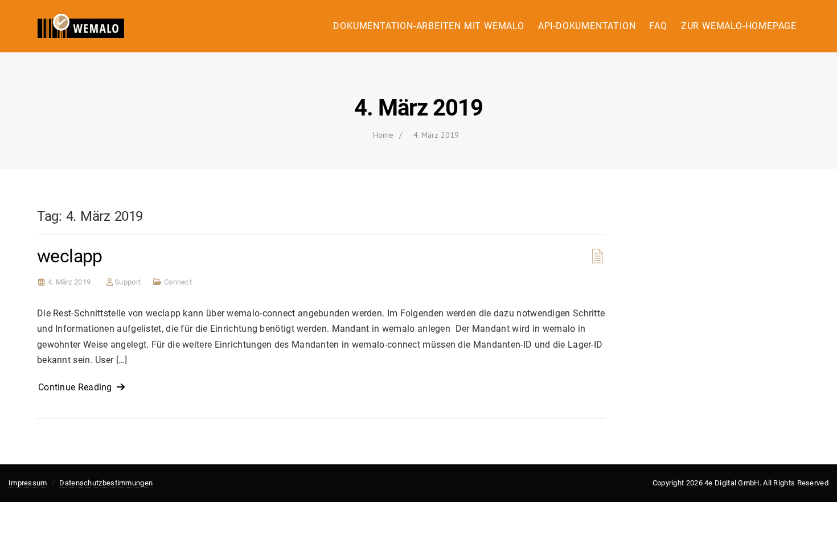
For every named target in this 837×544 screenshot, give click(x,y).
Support (127, 282)
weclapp (69, 256)
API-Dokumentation (587, 25)
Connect (178, 282)
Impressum (28, 483)
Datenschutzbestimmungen (106, 483)
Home (383, 135)
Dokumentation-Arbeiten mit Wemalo (428, 25)
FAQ (658, 25)
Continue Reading (77, 387)
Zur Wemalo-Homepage (739, 25)
